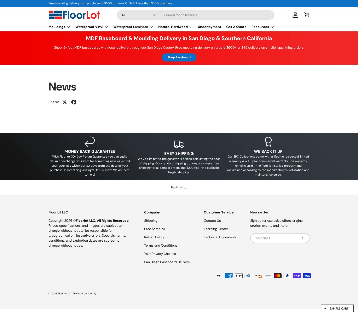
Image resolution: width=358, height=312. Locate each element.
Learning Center (216, 229)
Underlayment (209, 27)
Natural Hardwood (173, 27)
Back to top (179, 187)
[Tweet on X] (64, 102)
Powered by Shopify (84, 293)
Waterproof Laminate (130, 27)
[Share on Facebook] (73, 102)
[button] (307, 14)
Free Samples (154, 229)
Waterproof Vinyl (89, 27)
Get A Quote (236, 27)
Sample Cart (339, 308)
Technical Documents (220, 237)
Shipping (150, 220)
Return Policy (154, 237)
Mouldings (56, 27)
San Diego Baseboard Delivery (167, 262)
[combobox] (196, 15)
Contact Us (212, 220)
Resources (260, 27)
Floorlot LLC (65, 293)
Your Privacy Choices (160, 254)
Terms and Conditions (160, 245)
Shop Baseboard (179, 57)
